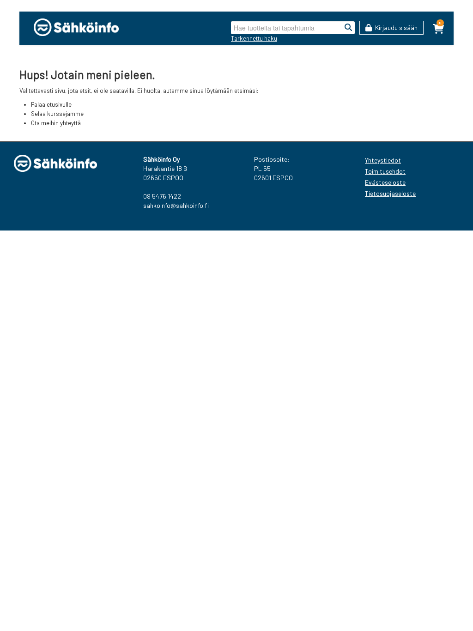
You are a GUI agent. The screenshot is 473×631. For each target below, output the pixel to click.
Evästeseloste (385, 182)
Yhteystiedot (383, 160)
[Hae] (348, 27)
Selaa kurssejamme (57, 113)
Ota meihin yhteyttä (56, 123)
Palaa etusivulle (51, 104)
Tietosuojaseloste (390, 193)
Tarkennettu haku (254, 38)
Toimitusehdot (385, 171)
